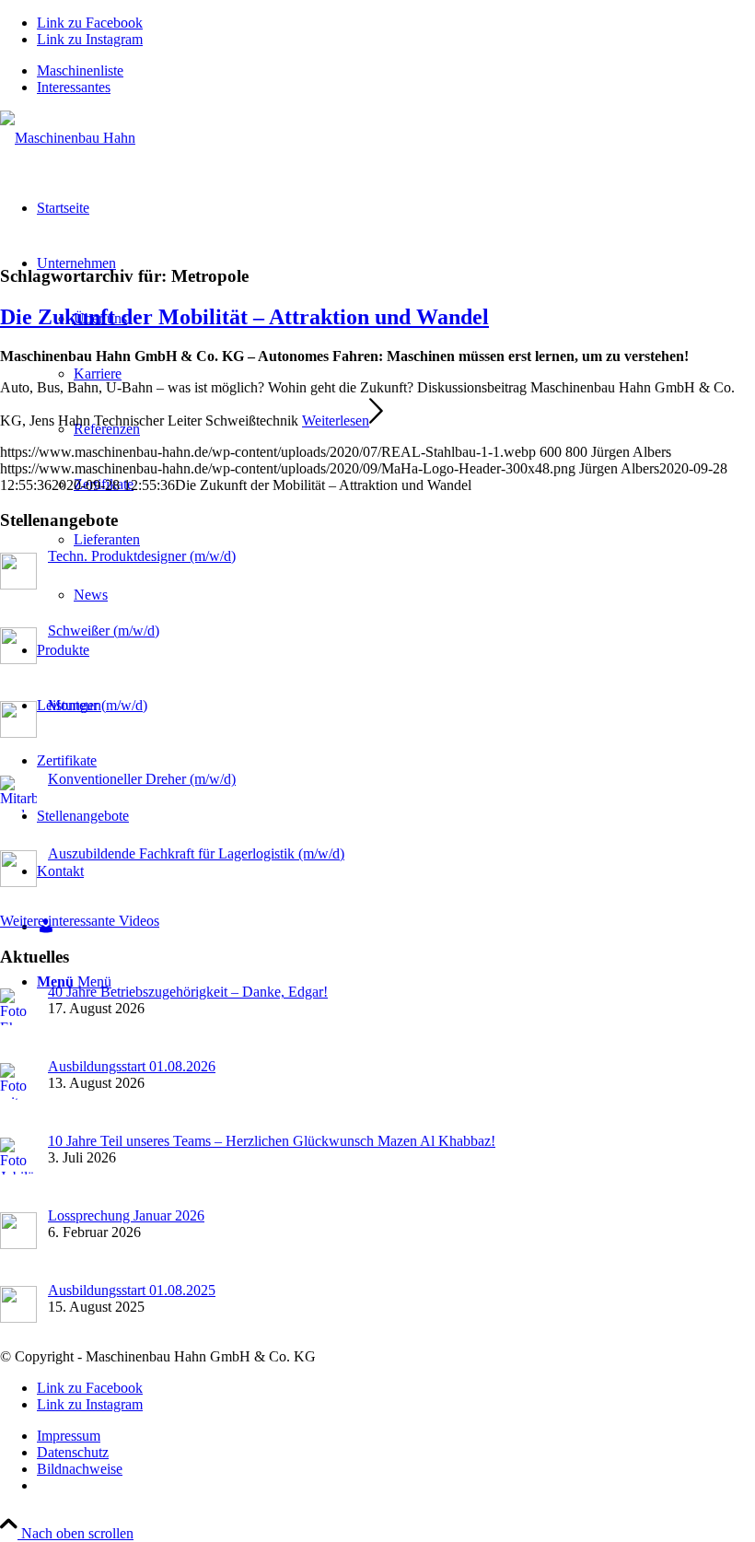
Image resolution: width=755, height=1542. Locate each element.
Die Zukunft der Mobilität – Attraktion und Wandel (244, 317)
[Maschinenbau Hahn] (67, 138)
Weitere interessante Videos (79, 921)
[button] (696, 1490)
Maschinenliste (80, 70)
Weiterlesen (335, 420)
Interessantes (73, 87)
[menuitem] (396, 71)
